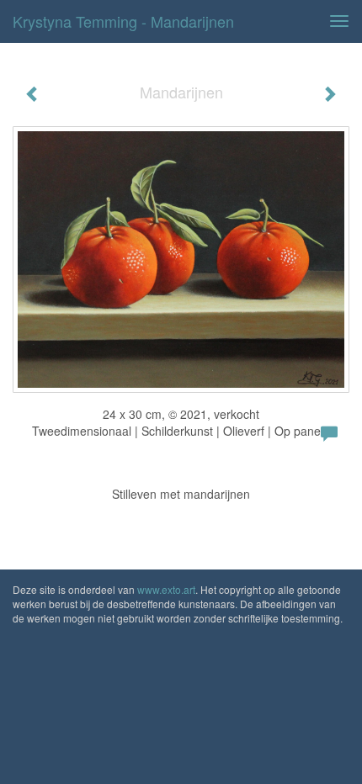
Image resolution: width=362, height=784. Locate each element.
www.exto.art (166, 589)
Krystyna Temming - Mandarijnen (123, 21)
